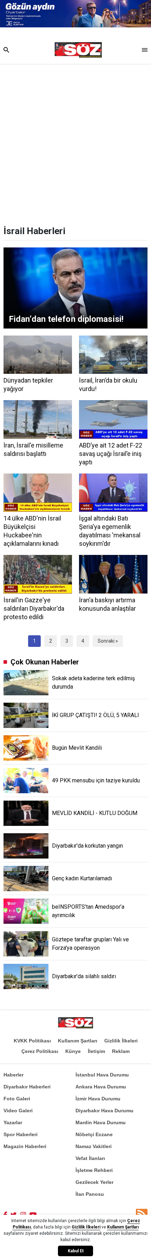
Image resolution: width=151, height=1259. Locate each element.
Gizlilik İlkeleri (121, 1040)
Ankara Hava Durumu (101, 1086)
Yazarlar (13, 1122)
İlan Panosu (90, 1194)
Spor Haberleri (21, 1134)
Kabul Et (76, 1250)
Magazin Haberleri (25, 1146)
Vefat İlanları (90, 1158)
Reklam (121, 1051)
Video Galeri (18, 1110)
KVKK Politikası (32, 1040)
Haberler (14, 1075)
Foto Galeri (17, 1098)
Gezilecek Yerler (94, 1182)
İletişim (96, 1051)
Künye (73, 1051)
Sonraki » (108, 641)
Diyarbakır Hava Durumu (104, 1110)
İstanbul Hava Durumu (102, 1075)
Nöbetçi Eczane (94, 1134)
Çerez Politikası (39, 1051)
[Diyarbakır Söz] (78, 50)
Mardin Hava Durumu (101, 1122)
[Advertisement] (75, 142)
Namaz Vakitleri (94, 1146)
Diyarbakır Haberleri (27, 1086)
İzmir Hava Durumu (98, 1098)
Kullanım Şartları (77, 1040)
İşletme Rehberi (94, 1170)
